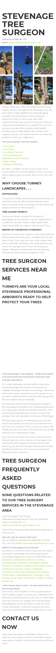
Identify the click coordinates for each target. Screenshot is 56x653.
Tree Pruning (8, 149)
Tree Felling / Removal (12, 152)
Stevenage (38, 575)
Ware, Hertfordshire (26, 578)
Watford (41, 578)
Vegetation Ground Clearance (15, 158)
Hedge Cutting (9, 161)
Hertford (18, 568)
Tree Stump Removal (12, 155)
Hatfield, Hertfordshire (34, 565)
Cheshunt (6, 565)
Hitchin (27, 568)
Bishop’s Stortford (35, 559)
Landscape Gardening (12, 164)
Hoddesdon (37, 568)
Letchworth (7, 571)
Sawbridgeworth (24, 575)
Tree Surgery (8, 146)
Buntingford (34, 562)
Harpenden (17, 565)
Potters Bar (19, 571)
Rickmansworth (33, 571)
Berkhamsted (19, 559)
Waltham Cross (9, 578)
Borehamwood (9, 562)
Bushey (44, 562)
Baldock (8, 559)
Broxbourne (22, 562)
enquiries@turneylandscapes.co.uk (24, 42)
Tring (46, 575)
